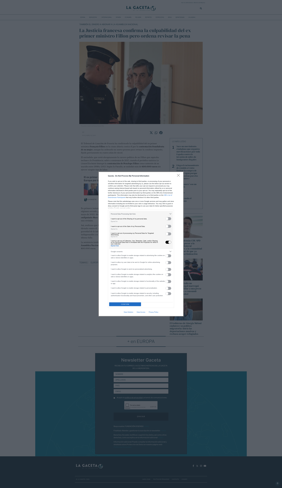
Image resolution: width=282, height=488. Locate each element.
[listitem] (141, 214)
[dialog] (141, 244)
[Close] (179, 176)
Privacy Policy (153, 312)
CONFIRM (125, 304)
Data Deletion (128, 312)
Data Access (141, 312)
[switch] (168, 218)
